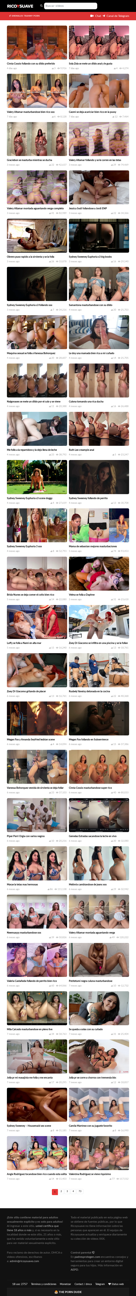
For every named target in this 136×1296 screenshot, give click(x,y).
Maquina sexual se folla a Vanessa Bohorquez (31, 353)
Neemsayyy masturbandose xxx (24, 933)
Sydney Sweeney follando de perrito (88, 498)
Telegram (100, 1284)
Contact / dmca (83, 1284)
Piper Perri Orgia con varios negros (26, 836)
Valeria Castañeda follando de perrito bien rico (32, 981)
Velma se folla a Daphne (82, 595)
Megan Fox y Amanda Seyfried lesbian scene (31, 739)
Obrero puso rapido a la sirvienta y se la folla (30, 257)
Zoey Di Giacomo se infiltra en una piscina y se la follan (98, 643)
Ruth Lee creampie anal (81, 450)
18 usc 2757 (19, 1284)
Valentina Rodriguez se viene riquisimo (90, 1174)
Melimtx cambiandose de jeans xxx (88, 884)
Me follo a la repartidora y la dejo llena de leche (32, 450)
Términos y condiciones (43, 1284)
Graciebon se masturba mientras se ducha (29, 160)
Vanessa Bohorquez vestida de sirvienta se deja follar (35, 788)
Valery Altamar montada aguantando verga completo (35, 208)
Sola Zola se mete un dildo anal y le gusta (90, 64)
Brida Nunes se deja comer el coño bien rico (30, 595)
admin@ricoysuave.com (24, 1261)
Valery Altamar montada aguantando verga (92, 933)
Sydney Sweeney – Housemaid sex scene (29, 1126)
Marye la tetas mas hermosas (22, 884)
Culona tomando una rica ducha (86, 401)
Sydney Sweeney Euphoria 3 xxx (24, 546)
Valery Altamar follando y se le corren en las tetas (95, 160)
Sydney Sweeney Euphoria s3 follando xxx (29, 305)
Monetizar (65, 1284)
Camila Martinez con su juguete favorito (90, 1126)
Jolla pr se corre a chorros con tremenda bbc (92, 1078)
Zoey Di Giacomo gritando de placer (26, 691)
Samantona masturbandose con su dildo (90, 305)
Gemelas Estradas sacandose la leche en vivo (93, 836)
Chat (97, 16)
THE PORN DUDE (70, 1292)
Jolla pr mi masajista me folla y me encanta (30, 1078)
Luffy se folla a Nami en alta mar (24, 643)
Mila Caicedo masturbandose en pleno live (29, 1029)
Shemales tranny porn (25, 16)
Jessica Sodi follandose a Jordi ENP (88, 208)
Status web (117, 1284)
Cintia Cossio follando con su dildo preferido (31, 64)
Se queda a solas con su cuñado (86, 1029)
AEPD (74, 1269)
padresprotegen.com (87, 1256)
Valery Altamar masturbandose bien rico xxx (31, 112)
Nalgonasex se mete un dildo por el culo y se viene (33, 401)
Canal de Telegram (117, 16)
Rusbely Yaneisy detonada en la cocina (89, 691)
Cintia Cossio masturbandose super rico (90, 788)
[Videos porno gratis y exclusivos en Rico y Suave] (20, 6)
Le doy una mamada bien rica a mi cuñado (91, 353)
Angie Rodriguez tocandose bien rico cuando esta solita (37, 1174)
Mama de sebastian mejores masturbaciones (93, 546)
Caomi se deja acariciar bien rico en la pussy (92, 112)
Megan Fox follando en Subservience (88, 739)
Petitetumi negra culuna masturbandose (90, 981)
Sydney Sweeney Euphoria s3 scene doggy (29, 498)
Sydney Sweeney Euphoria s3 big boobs (90, 257)
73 (80, 1191)
